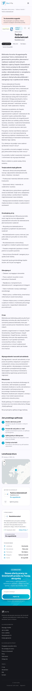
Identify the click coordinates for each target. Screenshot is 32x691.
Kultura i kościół (20, 9)
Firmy (3, 654)
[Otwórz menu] (28, 3)
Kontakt (4, 675)
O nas (3, 667)
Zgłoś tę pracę (14, 502)
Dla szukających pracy (8, 648)
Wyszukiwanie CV (6, 635)
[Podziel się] (28, 28)
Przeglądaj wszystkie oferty (9, 646)
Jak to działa (5, 630)
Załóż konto (5, 656)
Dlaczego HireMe (6, 627)
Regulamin (22, 685)
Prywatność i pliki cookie (13, 685)
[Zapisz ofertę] (25, 28)
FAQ (3, 672)
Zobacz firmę (22, 530)
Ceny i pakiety (6, 633)
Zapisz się (16, 596)
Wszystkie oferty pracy (8, 9)
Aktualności (5, 669)
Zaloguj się (5, 659)
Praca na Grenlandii (7, 651)
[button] (16, 470)
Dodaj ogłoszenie (6, 638)
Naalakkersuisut (15, 516)
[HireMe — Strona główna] (7, 3)
